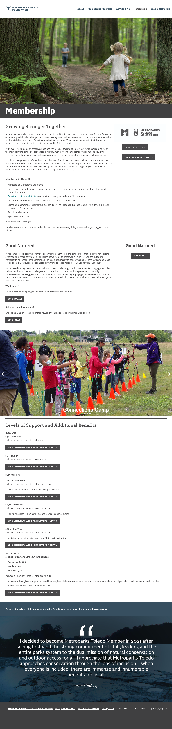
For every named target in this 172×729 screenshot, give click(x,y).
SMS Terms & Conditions (88, 709)
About (80, 9)
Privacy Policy (108, 709)
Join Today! (140, 256)
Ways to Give (123, 9)
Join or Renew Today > (139, 157)
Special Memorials (160, 9)
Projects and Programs (100, 9)
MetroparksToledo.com (65, 709)
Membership (140, 9)
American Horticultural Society (23, 196)
